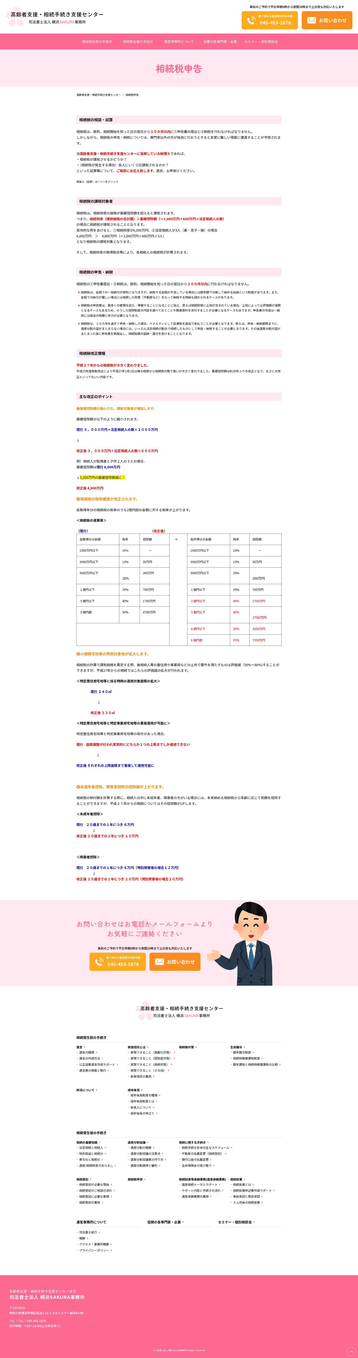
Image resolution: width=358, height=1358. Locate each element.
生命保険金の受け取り (197, 1165)
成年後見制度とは (142, 1101)
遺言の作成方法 (89, 1058)
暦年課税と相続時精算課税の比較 (255, 1064)
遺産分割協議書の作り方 (147, 1159)
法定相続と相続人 (91, 1147)
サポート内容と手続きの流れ (201, 1190)
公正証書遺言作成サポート (97, 1064)
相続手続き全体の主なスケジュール (205, 1147)
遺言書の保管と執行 (92, 1070)
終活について (85, 1090)
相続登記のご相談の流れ (95, 1190)
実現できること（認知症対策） (151, 1058)
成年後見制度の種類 (144, 1095)
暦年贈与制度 (242, 1052)
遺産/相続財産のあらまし (96, 1165)
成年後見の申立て (142, 1113)
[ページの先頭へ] (351, 1351)
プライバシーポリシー (94, 1250)
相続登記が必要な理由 (94, 1184)
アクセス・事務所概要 (94, 1244)
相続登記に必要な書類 (94, 1196)
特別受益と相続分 (91, 1153)
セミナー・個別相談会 (261, 41)
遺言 (79, 1047)
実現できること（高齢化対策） (151, 1052)
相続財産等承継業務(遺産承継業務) (202, 1179)
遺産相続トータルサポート (200, 1184)
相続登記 (82, 1179)
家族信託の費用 (141, 1076)
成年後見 (134, 1090)
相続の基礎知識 (86, 1142)
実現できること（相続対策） (150, 1064)
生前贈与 (236, 1047)
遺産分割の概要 (141, 1147)
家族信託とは (137, 1047)
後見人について (141, 1107)
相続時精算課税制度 (246, 1058)
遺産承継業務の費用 (195, 1196)
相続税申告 (135, 1179)
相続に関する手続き (192, 1142)
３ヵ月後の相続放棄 (246, 1202)
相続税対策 (186, 1047)
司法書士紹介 (88, 1232)
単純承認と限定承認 (246, 1196)
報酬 (82, 1238)
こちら (101, 181)
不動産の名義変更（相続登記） (203, 1153)
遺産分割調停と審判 (144, 1165)
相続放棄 (236, 1179)
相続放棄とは (242, 1184)
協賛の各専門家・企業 (220, 41)
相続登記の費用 (89, 1202)
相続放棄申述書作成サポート (252, 1190)
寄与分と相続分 (89, 1159)
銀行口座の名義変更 (195, 1159)
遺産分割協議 (137, 1142)
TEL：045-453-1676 (32, 1320)
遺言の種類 (86, 1052)
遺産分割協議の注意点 (145, 1153)
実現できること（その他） (148, 1070)
